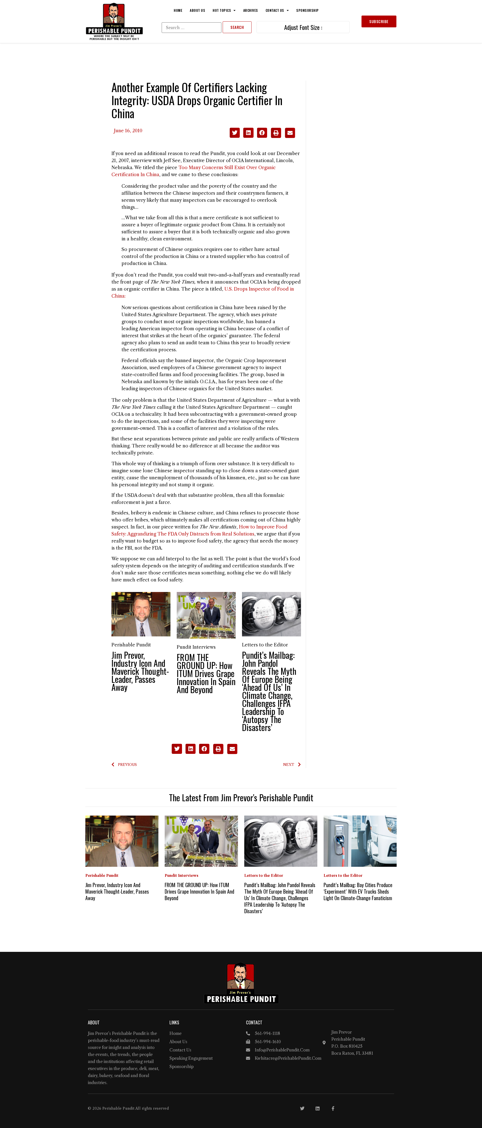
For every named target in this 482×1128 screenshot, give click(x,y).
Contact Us (275, 10)
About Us (197, 10)
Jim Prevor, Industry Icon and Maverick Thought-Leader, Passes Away (140, 670)
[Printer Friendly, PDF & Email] (282, 136)
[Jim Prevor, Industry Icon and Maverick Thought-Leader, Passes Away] (140, 614)
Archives (250, 10)
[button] (235, 133)
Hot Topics (222, 10)
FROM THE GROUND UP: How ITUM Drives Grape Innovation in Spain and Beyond (206, 673)
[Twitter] (302, 1108)
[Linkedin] (317, 1108)
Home (178, 10)
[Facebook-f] (332, 1108)
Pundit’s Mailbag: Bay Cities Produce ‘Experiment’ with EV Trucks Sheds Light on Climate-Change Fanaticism (358, 891)
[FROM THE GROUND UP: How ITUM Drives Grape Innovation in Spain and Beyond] (206, 615)
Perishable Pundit (131, 645)
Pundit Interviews (196, 647)
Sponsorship (307, 10)
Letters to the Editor (265, 645)
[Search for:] (191, 27)
